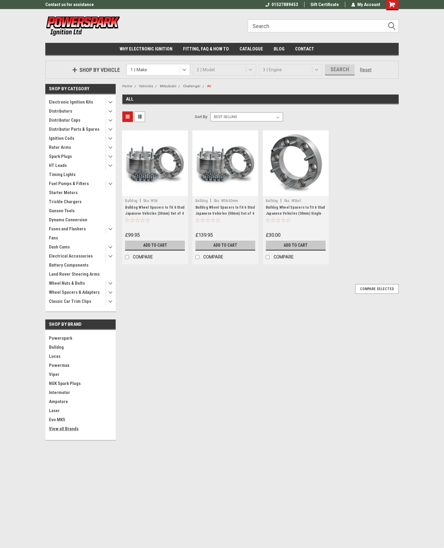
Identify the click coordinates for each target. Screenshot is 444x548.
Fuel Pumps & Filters (69, 183)
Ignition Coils (61, 138)
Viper (54, 374)
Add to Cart (155, 245)
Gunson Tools (62, 210)
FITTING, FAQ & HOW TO (206, 49)
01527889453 (285, 4)
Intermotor (59, 392)
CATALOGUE (251, 49)
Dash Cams (59, 247)
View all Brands (64, 428)
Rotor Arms (60, 147)
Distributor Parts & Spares (74, 129)
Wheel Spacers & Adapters (74, 292)
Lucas (54, 356)
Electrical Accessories (71, 256)
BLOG (279, 49)
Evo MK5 (57, 419)
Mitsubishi (168, 86)
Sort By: (201, 116)
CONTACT (304, 49)
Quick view (155, 191)
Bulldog (56, 347)
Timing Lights (62, 174)
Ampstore (58, 401)
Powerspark (60, 338)
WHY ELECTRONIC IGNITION (146, 49)
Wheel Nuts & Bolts (67, 283)
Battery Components (68, 265)
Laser (54, 410)
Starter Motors (63, 192)
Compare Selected (377, 289)
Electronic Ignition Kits (71, 102)
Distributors (60, 111)
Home (127, 86)
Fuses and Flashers (67, 229)
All (209, 86)
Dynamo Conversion (68, 220)
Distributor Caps (64, 120)
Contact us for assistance (69, 4)
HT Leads (58, 165)
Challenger (192, 86)
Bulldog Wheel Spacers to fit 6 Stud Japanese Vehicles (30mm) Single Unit (295, 213)
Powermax (59, 365)
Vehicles (146, 86)
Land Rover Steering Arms (74, 274)
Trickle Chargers (65, 201)
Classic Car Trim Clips (70, 301)
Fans (53, 238)
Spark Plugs (60, 156)
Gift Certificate (324, 4)
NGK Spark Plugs (65, 383)
